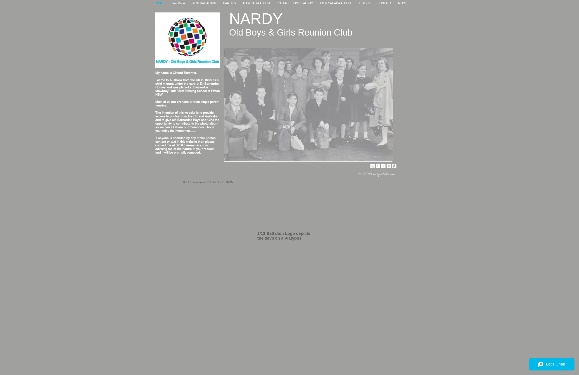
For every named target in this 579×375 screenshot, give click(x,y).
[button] (308, 105)
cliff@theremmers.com (192, 145)
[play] (384, 158)
